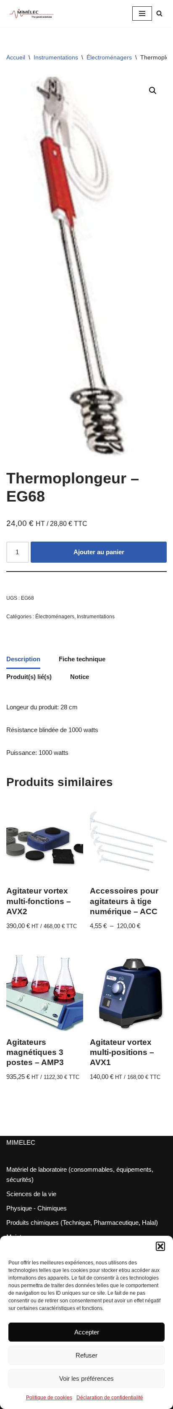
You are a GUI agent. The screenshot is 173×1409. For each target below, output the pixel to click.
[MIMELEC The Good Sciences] (31, 13)
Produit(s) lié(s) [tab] (29, 676)
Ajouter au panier (98, 552)
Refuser (86, 1355)
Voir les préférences (86, 1378)
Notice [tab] (79, 676)
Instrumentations (56, 57)
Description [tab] (23, 659)
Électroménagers (109, 57)
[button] (160, 1246)
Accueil (15, 57)
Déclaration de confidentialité (109, 1398)
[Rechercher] (159, 13)
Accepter (86, 1332)
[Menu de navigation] (142, 13)
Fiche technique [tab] (82, 659)
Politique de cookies (49, 1398)
